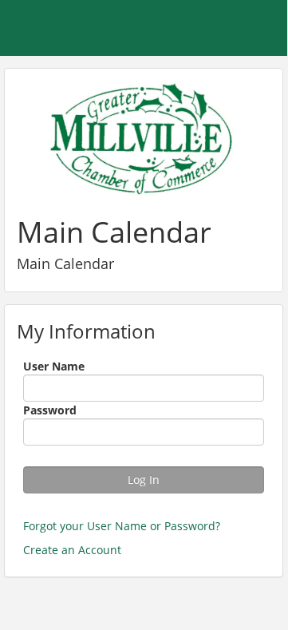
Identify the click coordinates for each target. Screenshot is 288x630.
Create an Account (72, 549)
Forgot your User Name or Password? (121, 525)
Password (50, 410)
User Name (54, 366)
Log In (144, 479)
